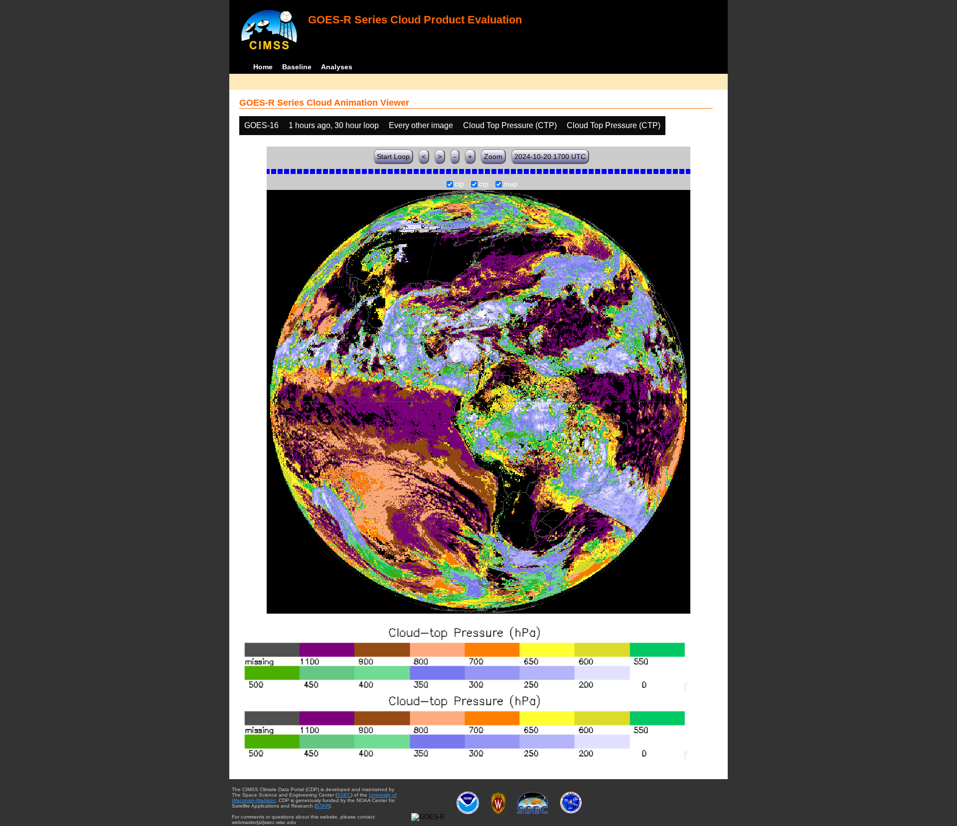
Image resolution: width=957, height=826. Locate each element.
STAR (322, 806)
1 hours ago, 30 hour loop (334, 125)
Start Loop (393, 157)
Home (263, 67)
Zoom (493, 157)
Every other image (421, 125)
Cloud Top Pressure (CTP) (510, 125)
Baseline (297, 67)
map (510, 184)
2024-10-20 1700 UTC (550, 157)
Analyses (336, 67)
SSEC (344, 795)
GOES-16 (261, 125)
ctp (459, 184)
